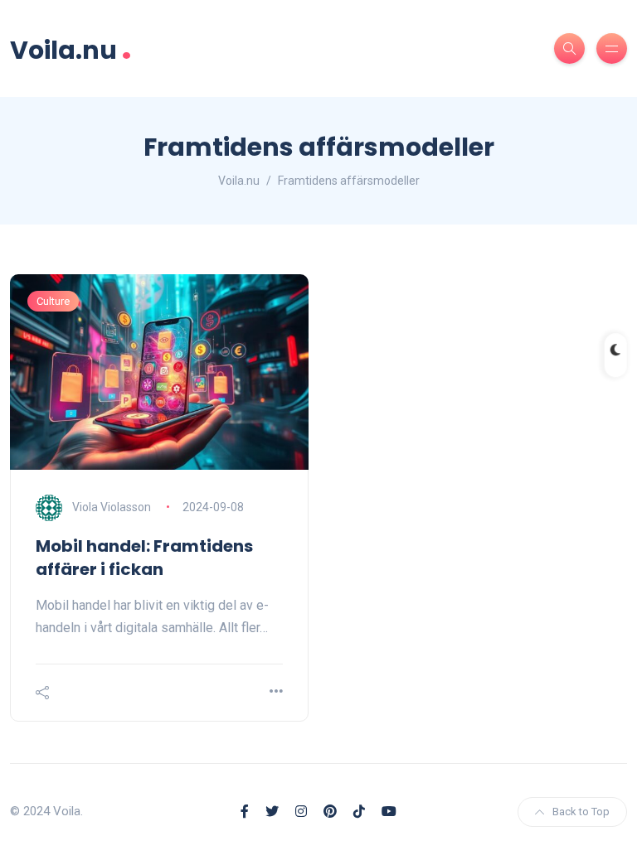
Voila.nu (71, 48)
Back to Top (581, 811)
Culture (53, 301)
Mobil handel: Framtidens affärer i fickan (144, 557)
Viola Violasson (111, 507)
